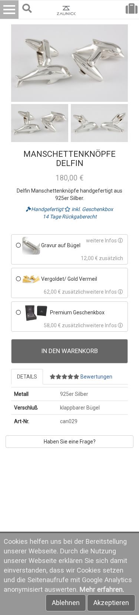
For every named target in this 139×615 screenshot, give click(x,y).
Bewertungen (95, 377)
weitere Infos (102, 240)
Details (27, 377)
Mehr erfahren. (102, 589)
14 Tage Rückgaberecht (70, 217)
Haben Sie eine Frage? (70, 442)
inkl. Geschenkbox (91, 209)
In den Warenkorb (70, 351)
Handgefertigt (47, 209)
